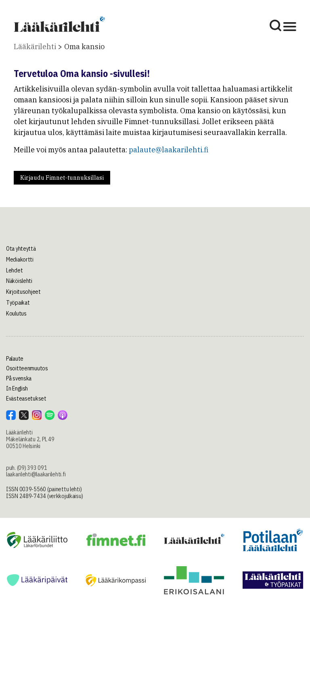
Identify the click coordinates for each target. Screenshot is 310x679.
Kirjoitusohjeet (23, 291)
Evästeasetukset (26, 398)
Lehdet (14, 270)
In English (17, 388)
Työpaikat (17, 302)
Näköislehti (19, 280)
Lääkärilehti (35, 46)
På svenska (18, 378)
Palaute (14, 358)
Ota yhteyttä (21, 248)
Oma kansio (84, 46)
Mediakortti (20, 259)
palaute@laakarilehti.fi (168, 149)
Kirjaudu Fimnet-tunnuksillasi (62, 177)
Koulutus (16, 313)
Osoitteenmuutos (27, 368)
